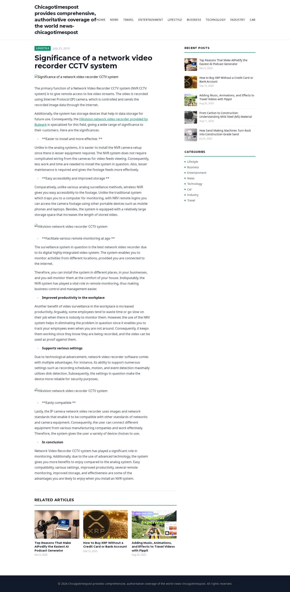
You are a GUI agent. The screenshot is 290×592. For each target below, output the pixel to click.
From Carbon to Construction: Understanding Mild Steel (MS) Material (225, 114)
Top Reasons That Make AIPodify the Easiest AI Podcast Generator (53, 546)
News (114, 20)
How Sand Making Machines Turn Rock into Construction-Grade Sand (225, 132)
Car (252, 20)
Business (194, 20)
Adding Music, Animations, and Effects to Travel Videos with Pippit (153, 546)
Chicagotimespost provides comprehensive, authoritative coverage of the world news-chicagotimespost (65, 19)
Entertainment (150, 20)
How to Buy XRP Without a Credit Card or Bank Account (105, 544)
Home (100, 20)
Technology (215, 20)
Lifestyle (175, 20)
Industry (237, 20)
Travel (128, 20)
